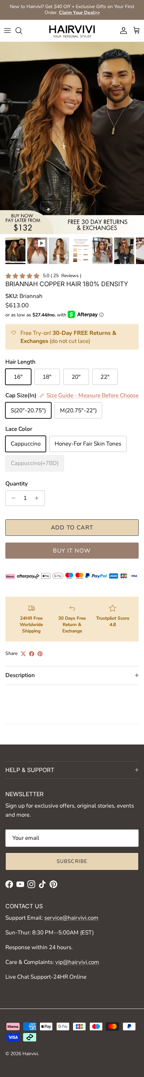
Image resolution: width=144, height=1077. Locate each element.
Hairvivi (30, 1053)
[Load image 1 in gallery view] (72, 138)
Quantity (16, 484)
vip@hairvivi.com (77, 962)
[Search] (22, 30)
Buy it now (72, 551)
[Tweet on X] (23, 653)
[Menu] (7, 30)
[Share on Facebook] (31, 653)
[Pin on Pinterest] (40, 653)
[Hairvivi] (72, 30)
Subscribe (72, 861)
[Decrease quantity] (12, 498)
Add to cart (72, 527)
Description (20, 675)
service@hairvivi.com (71, 918)
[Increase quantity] (38, 498)
